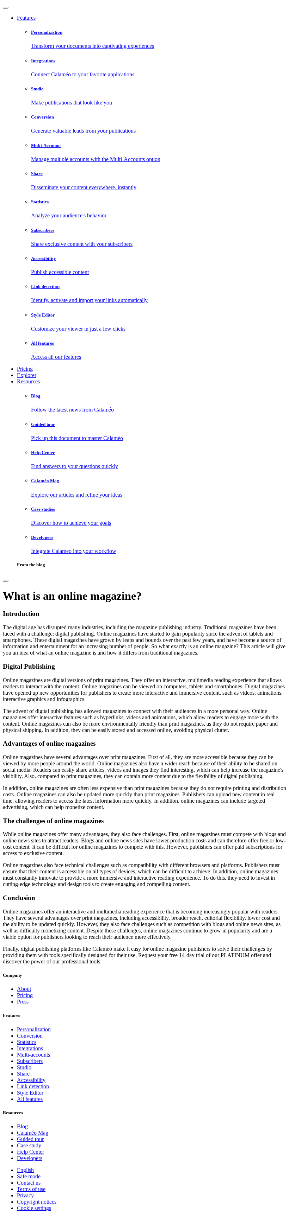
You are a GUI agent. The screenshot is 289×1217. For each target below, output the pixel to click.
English (25, 1170)
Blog (22, 1126)
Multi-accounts (33, 1055)
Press (23, 1002)
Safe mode (29, 1176)
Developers (29, 1158)
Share (23, 1074)
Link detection (33, 1086)
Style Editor (30, 1093)
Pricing (25, 369)
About (24, 989)
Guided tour (30, 1139)
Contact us (29, 1183)
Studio (24, 1067)
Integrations (30, 1048)
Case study (29, 1145)
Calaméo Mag (32, 1133)
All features (30, 1099)
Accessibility (31, 1080)
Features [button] (26, 18)
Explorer (26, 375)
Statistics (26, 1042)
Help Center (30, 1152)
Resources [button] (28, 381)
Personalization (34, 1029)
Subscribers (30, 1061)
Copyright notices (36, 1202)
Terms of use (31, 1189)
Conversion (30, 1036)
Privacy (25, 1195)
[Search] (5, 581)
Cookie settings (34, 1208)
